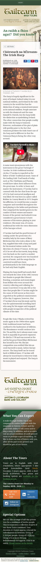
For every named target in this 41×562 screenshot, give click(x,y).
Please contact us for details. (21, 543)
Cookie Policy (24, 560)
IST (23, 486)
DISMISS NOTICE (33, 560)
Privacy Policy (11, 554)
